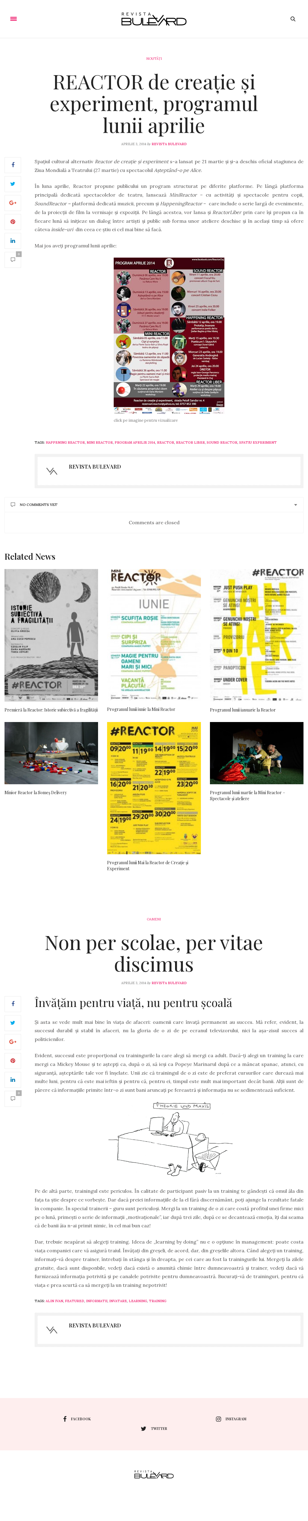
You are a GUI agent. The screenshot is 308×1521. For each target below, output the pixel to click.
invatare (118, 1301)
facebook (81, 1418)
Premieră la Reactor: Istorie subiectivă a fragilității (51, 710)
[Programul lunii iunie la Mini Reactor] (154, 635)
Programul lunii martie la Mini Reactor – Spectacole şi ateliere (247, 795)
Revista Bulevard (169, 144)
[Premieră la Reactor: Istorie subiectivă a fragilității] (51, 635)
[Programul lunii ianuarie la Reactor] (256, 635)
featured (74, 1301)
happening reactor (65, 442)
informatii (96, 1301)
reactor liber (190, 442)
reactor (165, 442)
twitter (159, 1428)
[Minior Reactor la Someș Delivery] (51, 753)
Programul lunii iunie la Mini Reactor (141, 709)
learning (138, 1301)
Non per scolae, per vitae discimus (154, 953)
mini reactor (100, 442)
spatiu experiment (258, 442)
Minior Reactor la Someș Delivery (36, 792)
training (157, 1301)
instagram (236, 1418)
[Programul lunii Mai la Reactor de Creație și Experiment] (154, 788)
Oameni (154, 919)
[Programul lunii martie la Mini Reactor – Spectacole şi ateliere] (256, 753)
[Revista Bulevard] (154, 19)
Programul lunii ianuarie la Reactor (243, 710)
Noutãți (154, 59)
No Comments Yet (38, 504)
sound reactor (222, 442)
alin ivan (54, 1301)
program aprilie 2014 (135, 442)
